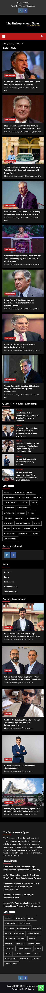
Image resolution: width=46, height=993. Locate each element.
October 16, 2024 (32, 265)
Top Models (22, 534)
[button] (4, 36)
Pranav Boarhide (23, 523)
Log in (6, 577)
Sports (7, 528)
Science (37, 523)
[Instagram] (20, 10)
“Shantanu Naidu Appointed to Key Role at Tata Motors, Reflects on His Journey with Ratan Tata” (22, 170)
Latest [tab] (8, 403)
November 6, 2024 (32, 218)
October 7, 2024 (32, 350)
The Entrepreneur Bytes (13, 640)
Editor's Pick (24, 497)
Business (18, 425)
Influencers (9, 508)
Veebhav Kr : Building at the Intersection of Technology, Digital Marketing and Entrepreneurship (27, 447)
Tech (35, 528)
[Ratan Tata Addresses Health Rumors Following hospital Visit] (23, 327)
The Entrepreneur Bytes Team (15, 88)
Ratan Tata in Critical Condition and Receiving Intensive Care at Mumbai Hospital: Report (19, 303)
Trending (34, 534)
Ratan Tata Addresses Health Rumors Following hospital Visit (20, 346)
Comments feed (11, 586)
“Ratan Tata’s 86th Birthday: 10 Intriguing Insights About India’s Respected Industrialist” (22, 389)
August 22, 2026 (28, 640)
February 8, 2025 (32, 132)
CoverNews (17, 989)
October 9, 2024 (32, 309)
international (23, 508)
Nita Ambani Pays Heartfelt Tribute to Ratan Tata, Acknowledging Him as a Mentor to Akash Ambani (22, 258)
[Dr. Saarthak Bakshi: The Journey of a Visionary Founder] (8, 460)
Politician (8, 523)
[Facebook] (25, 10)
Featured (19, 410)
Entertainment (10, 503)
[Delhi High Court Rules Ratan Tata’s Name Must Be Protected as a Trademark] (23, 65)
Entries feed (9, 582)
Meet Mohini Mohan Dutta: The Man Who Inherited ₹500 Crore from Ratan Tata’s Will (22, 127)
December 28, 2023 (33, 395)
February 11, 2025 (32, 88)
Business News (10, 75)
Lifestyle (21, 513)
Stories (27, 528)
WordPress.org (10, 591)
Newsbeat (19, 518)
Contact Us (30, 6)
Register (7, 572)
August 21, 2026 (28, 683)
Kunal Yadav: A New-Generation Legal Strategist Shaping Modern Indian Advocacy (27, 417)
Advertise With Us (18, 6)
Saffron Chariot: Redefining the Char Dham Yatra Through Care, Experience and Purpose (27, 432)
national (8, 518)
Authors (7, 492)
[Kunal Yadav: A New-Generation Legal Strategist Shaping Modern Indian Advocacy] (8, 415)
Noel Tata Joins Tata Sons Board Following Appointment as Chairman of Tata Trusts (22, 213)
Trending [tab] (31, 403)
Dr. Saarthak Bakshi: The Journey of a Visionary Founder (26, 462)
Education (37, 497)
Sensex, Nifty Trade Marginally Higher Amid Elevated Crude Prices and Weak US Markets (27, 476)
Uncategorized (10, 539)
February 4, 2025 (32, 176)
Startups (16, 528)
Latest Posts (9, 513)
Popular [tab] (18, 403)
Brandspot (19, 470)
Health (34, 503)
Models (31, 513)
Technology (9, 534)
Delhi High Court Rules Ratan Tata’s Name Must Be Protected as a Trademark (22, 83)
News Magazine (33, 518)
